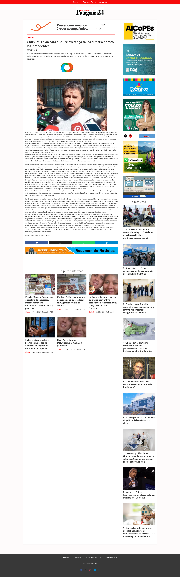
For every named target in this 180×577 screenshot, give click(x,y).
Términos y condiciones (93, 557)
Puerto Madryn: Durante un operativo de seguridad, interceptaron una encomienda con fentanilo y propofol (39, 303)
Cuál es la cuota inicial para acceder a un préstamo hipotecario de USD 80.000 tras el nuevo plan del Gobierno (139, 532)
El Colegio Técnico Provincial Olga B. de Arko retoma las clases (139, 420)
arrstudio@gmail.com (90, 563)
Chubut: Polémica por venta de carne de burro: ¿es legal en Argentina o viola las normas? (71, 301)
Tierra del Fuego (89, 2)
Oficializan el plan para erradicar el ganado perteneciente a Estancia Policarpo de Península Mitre (137, 347)
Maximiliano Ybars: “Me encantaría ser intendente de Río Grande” (137, 384)
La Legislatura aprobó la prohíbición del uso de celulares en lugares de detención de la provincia (37, 344)
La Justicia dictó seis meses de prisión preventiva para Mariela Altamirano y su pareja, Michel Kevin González (103, 303)
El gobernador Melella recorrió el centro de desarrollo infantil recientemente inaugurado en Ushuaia (138, 308)
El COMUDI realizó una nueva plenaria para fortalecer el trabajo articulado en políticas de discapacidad (138, 233)
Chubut (30, 37)
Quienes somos (111, 557)
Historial (78, 557)
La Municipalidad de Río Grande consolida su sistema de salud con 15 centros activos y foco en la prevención (138, 457)
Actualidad (103, 2)
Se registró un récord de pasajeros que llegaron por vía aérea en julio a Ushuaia (138, 271)
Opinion (76, 2)
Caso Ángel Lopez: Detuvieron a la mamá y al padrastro (69, 343)
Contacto (66, 557)
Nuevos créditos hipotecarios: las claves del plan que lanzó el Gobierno (139, 495)
